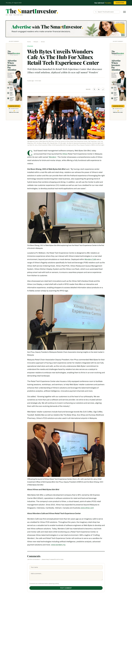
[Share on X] (94, 89)
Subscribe (120, 2)
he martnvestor (32, 11)
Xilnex (64, 154)
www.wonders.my (58, 545)
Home (29, 41)
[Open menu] (124, 12)
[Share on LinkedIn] (98, 89)
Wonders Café (90, 259)
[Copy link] (103, 89)
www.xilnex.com (87, 508)
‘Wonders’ (52, 157)
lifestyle (36, 41)
